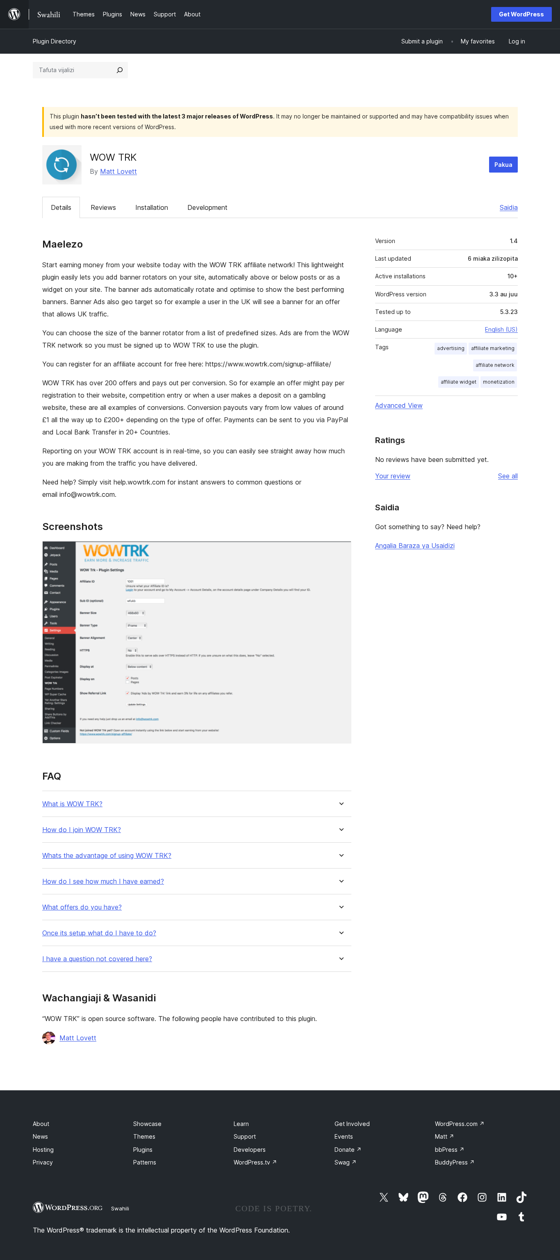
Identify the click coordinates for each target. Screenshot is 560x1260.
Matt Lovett (118, 171)
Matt (444, 1136)
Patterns (144, 1162)
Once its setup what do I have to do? (99, 933)
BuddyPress (455, 1162)
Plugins (143, 1149)
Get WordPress (521, 14)
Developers (250, 1149)
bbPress (449, 1149)
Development (207, 207)
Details (61, 207)
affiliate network (495, 365)
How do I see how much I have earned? (103, 881)
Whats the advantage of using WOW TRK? (106, 856)
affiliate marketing (492, 348)
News (40, 1136)
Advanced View (399, 405)
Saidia (509, 207)
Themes (144, 1136)
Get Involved (352, 1123)
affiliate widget (458, 382)
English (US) (501, 329)
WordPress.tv (255, 1162)
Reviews (103, 207)
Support (245, 1136)
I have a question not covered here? (97, 959)
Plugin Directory (54, 41)
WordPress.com (460, 1123)
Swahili (120, 1208)
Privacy (43, 1162)
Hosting (43, 1149)
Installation (151, 207)
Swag (346, 1162)
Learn (241, 1123)
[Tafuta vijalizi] (120, 70)
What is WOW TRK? (72, 804)
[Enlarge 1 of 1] (340, 552)
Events (344, 1136)
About (41, 1123)
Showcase (147, 1123)
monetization (498, 382)
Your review (392, 476)
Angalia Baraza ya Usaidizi (415, 545)
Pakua (503, 164)
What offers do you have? (82, 907)
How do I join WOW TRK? (81, 830)
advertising (450, 348)
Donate (348, 1149)
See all (508, 476)
